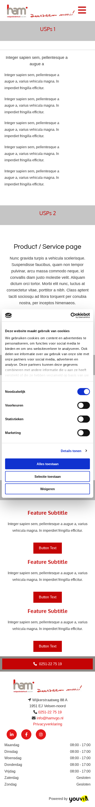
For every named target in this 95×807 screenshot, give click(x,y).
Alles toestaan (48, 464)
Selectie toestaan (47, 476)
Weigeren (47, 489)
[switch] (83, 405)
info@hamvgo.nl (50, 718)
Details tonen (71, 451)
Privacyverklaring (47, 724)
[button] (47, 548)
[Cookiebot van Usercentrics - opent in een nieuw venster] (70, 315)
